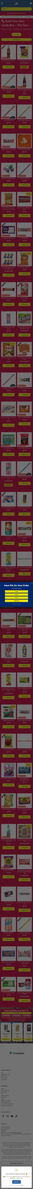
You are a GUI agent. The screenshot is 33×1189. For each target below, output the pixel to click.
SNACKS (16, 597)
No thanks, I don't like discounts (16, 604)
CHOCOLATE (16, 600)
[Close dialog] (32, 583)
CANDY (16, 591)
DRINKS (16, 594)
